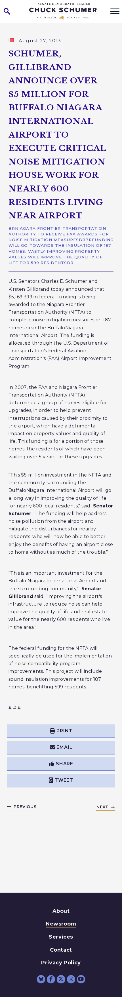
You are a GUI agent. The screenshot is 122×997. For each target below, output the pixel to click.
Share (64, 763)
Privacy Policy (61, 963)
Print (64, 730)
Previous (25, 806)
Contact (61, 950)
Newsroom (61, 924)
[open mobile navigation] (115, 11)
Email (64, 747)
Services (61, 937)
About (61, 911)
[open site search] (7, 11)
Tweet (63, 780)
